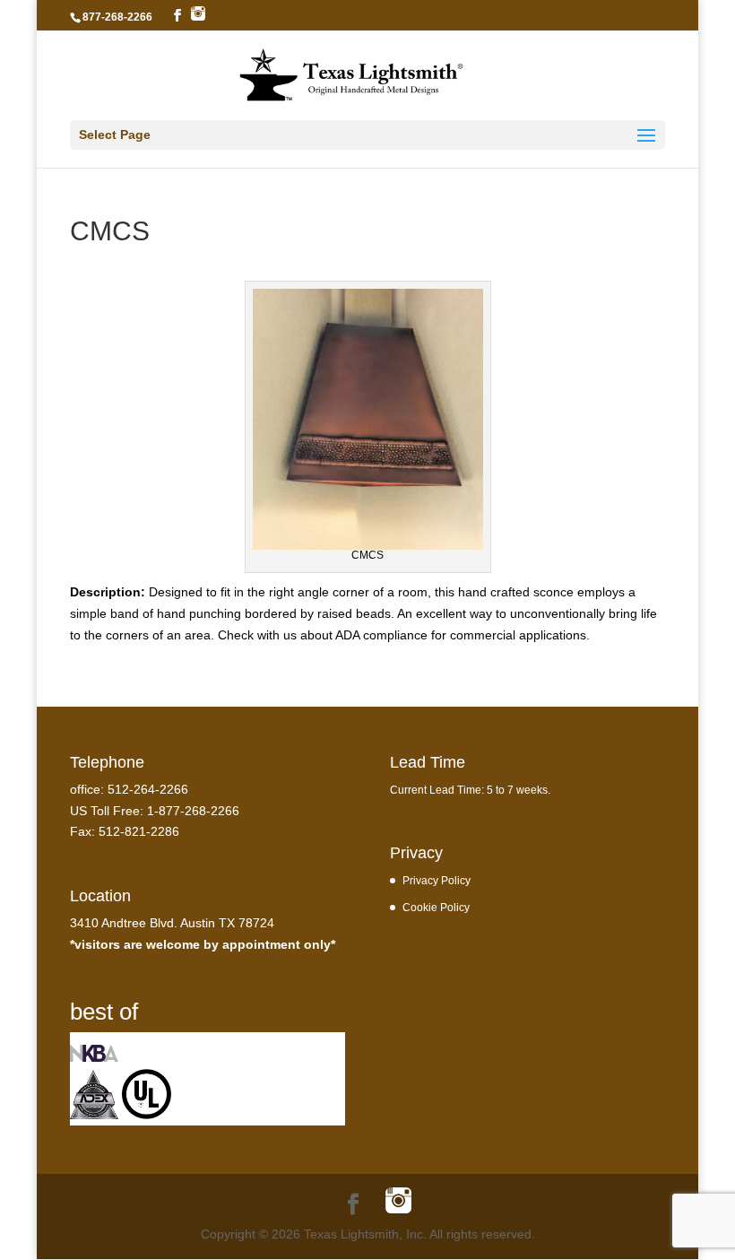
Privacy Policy (436, 880)
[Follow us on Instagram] (198, 14)
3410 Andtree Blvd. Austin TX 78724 (172, 923)
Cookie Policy (436, 907)
